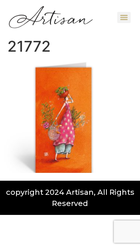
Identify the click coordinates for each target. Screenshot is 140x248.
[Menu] (124, 17)
